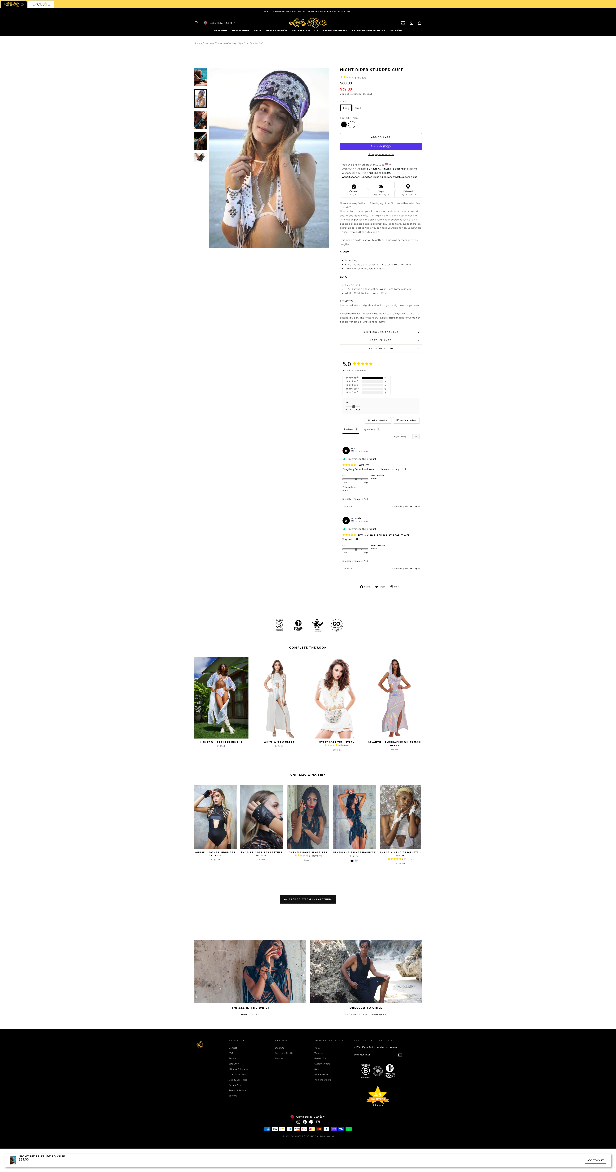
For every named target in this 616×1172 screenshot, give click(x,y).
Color (349, 118)
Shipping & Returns (238, 1069)
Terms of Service (237, 1090)
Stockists (279, 1047)
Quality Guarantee (238, 1079)
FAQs (231, 1053)
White (351, 124)
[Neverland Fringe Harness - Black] (352, 860)
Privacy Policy (235, 1085)
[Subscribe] (400, 1055)
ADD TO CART (595, 1160)
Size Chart (234, 1063)
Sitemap (233, 1095)
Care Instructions (237, 1074)
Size (343, 101)
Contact (233, 1047)
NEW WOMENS (240, 30)
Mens (317, 1047)
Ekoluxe (279, 1058)
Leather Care (381, 340)
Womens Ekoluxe (322, 1079)
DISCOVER (396, 30)
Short (358, 107)
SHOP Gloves (250, 1014)
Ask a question (381, 348)
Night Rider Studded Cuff (355, 499)
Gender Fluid (320, 1058)
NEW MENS (220, 30)
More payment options (381, 154)
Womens (318, 1053)
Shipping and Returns (381, 332)
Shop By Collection (305, 30)
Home (197, 43)
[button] (412, 506)
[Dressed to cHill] (366, 971)
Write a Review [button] (408, 420)
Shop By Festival (276, 30)
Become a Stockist (284, 1053)
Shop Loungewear (335, 30)
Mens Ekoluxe (321, 1074)
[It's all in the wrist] (250, 971)
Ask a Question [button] (379, 420)
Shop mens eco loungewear (366, 1014)
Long (346, 107)
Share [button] (349, 506)
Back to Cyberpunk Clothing (310, 899)
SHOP (257, 30)
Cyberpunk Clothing (226, 43)
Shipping (344, 93)
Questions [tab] (369, 429)
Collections (208, 43)
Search (232, 1058)
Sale (316, 1069)
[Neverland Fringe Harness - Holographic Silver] (356, 860)
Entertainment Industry (368, 30)
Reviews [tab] (348, 429)
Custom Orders (322, 1063)
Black (344, 124)
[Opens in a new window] (298, 1122)
